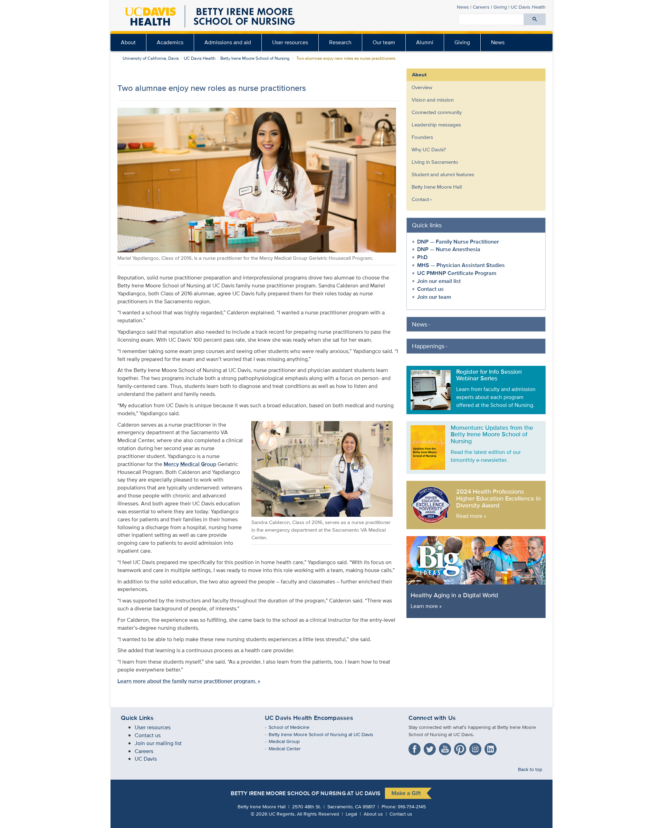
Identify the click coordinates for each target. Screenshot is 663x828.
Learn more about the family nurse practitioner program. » (188, 681)
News (463, 6)
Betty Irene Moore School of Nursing (254, 58)
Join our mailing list (158, 743)
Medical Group (289, 741)
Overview (422, 87)
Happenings (428, 346)
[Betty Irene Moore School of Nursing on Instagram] (476, 748)
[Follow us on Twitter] (431, 748)
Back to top (530, 769)
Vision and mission (433, 99)
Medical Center (290, 748)
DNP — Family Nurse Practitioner (458, 242)
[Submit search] (535, 19)
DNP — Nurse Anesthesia (448, 249)
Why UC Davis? (429, 149)
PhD (422, 257)
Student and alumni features (443, 174)
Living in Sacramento (435, 161)
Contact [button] (420, 199)
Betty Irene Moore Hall (437, 186)
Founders (422, 137)
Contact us (430, 289)
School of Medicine (294, 727)
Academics (170, 42)
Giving (500, 6)
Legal (351, 813)
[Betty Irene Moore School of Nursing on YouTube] (446, 748)
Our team (384, 42)
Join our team (434, 297)
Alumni (424, 42)
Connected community (437, 112)
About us (373, 813)
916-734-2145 (412, 806)
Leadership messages (436, 124)
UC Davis (146, 759)
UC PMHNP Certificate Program (456, 273)
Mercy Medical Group (190, 464)
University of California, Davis (151, 58)
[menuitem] (128, 42)
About (128, 42)
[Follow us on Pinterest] (461, 748)
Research (340, 42)
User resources (290, 42)
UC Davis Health (528, 6)
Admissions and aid (227, 42)
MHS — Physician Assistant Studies (461, 265)
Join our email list (439, 281)
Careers (481, 6)
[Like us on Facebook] (415, 748)
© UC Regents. (273, 813)
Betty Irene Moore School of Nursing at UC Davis (326, 734)
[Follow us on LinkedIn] (491, 748)
